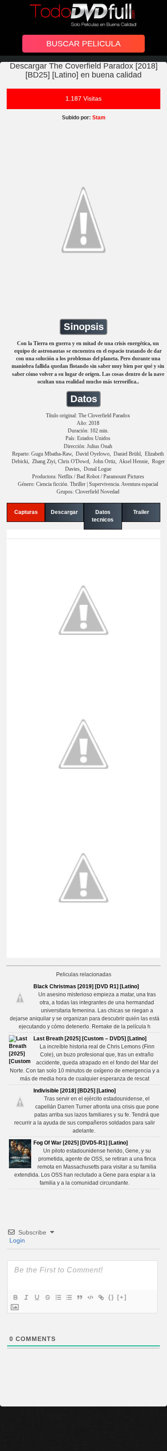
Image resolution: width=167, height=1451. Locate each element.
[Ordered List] (58, 1297)
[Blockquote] (79, 1297)
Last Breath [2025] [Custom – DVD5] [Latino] (90, 1038)
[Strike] (47, 1297)
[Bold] (15, 1297)
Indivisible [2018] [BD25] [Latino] (74, 1091)
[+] (122, 1297)
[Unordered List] (68, 1297)
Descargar (64, 512)
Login (16, 1240)
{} (111, 1297)
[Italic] (25, 1297)
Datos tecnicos (103, 516)
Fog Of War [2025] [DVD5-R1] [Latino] (80, 1143)
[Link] (100, 1297)
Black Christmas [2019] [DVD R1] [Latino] (86, 986)
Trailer (141, 512)
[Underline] (36, 1297)
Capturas (26, 512)
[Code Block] (90, 1297)
